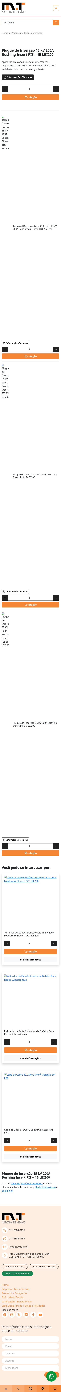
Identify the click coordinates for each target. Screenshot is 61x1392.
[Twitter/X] (19, 1315)
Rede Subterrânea (33, 32)
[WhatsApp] (30, 1388)
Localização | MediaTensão (17, 1301)
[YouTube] (40, 1315)
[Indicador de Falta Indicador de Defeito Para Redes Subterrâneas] (30, 1001)
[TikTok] (33, 1315)
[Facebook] (5, 1315)
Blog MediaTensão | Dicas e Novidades (23, 1306)
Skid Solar (7, 1190)
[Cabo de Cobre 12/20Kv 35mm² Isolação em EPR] (30, 1099)
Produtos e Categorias (14, 1293)
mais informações (30, 959)
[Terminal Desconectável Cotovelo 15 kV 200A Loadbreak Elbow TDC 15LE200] (30, 902)
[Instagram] (12, 1315)
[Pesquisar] (56, 22)
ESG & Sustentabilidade (17, 1273)
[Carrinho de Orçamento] (55, 1388)
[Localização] (43, 1388)
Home (5, 32)
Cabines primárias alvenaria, (27, 1183)
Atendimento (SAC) (14, 1266)
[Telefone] (18, 1388)
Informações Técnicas (19, 77)
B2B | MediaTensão (13, 1297)
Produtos (16, 32)
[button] (6, 1388)
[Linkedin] (26, 1315)
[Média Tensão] (13, 7)
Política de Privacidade (44, 1266)
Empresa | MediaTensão (15, 1289)
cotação (32, 97)
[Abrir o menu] (56, 8)
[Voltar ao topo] (51, 1376)
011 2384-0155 (17, 1230)
